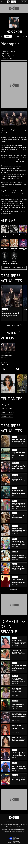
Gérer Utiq (12, 831)
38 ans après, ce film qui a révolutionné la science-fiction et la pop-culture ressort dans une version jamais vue (19, 506)
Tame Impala (7, 416)
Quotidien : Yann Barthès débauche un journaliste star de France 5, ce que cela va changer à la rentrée (19, 755)
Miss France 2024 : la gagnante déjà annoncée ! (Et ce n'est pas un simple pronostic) (19, 715)
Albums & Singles (21, 36)
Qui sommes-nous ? (21, 822)
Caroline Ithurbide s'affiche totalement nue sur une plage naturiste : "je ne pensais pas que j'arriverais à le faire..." (19, 644)
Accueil (2, 14)
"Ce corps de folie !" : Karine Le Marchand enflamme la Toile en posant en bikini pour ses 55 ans (19, 691)
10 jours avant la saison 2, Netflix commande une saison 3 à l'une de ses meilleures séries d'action (19, 455)
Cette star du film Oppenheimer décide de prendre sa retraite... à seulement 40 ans (18, 680)
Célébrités (7, 14)
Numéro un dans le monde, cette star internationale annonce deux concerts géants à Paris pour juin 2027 (18, 582)
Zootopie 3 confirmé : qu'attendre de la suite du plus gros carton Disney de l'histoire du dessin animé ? (19, 544)
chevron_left (1, 36)
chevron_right (26, 36)
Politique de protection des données (13, 826)
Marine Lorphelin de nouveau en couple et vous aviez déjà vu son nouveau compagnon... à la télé (19, 728)
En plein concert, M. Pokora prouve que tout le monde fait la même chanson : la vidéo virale (19, 531)
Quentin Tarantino (9, 412)
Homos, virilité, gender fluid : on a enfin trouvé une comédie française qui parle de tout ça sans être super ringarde (19, 781)
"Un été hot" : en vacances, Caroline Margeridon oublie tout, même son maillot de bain (19, 653)
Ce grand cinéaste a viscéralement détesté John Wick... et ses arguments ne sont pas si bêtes (19, 706)
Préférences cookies (20, 831)
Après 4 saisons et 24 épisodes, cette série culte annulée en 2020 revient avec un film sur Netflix (19, 493)
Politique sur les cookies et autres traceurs (17, 824)
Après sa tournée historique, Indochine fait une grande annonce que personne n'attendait (11, 314)
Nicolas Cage (7, 408)
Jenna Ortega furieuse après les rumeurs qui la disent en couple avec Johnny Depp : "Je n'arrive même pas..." (19, 741)
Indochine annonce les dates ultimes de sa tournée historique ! (7, 354)
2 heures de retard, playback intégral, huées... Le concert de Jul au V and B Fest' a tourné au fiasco (19, 481)
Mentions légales (4, 824)
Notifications (6, 831)
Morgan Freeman (8, 405)
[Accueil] (11, 2)
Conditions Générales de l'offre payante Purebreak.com (13, 829)
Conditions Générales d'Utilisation (9, 822)
